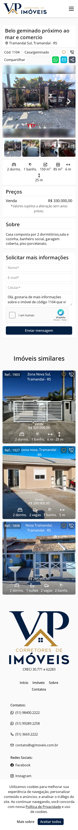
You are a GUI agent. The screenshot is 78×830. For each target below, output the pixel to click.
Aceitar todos (50, 821)
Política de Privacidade (43, 806)
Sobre (53, 682)
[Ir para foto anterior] (9, 101)
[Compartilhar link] (72, 59)
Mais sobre (25, 821)
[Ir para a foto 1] (31, 148)
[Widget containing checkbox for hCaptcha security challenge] (37, 315)
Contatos (39, 689)
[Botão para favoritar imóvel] (64, 52)
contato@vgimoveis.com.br (36, 745)
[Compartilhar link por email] (64, 59)
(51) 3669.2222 (26, 734)
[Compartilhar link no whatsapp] (55, 59)
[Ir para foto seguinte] (69, 101)
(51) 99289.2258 (27, 723)
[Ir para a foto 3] (67, 148)
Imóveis (38, 682)
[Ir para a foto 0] (12, 148)
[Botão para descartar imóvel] (72, 52)
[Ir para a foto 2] (49, 148)
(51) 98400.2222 (27, 712)
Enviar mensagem (39, 330)
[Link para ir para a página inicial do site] (25, 8)
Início (24, 682)
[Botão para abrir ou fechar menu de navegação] (71, 8)
